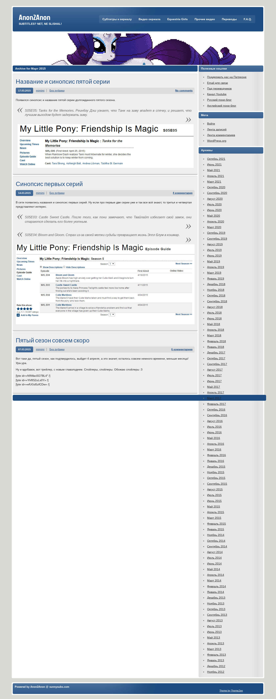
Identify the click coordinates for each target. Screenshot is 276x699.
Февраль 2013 (216, 654)
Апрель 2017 (215, 392)
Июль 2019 (214, 250)
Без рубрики (57, 90)
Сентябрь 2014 (217, 546)
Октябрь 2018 (216, 295)
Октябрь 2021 (216, 158)
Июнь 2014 (214, 563)
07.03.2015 (24, 349)
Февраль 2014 (216, 586)
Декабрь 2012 (216, 666)
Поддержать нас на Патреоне (227, 77)
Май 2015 (213, 506)
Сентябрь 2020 (217, 193)
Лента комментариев (221, 135)
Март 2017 (214, 398)
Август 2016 (215, 421)
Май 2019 (213, 261)
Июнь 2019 (214, 255)
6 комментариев (182, 349)
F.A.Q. (248, 19)
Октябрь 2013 (216, 609)
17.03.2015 (24, 90)
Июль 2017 (214, 375)
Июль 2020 (214, 204)
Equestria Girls (177, 19)
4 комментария (183, 193)
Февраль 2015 (216, 523)
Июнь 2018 (214, 318)
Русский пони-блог (219, 99)
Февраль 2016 (216, 455)
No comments (184, 90)
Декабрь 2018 (216, 284)
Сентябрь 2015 (217, 483)
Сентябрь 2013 (217, 614)
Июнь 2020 (214, 210)
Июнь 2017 (214, 381)
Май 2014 (213, 569)
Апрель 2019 (215, 267)
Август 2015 (215, 489)
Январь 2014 (215, 592)
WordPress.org (216, 140)
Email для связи (217, 82)
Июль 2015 (214, 495)
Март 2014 (214, 580)
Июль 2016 (214, 426)
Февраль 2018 (216, 341)
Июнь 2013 (214, 631)
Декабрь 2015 (216, 466)
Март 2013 (214, 649)
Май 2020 (213, 215)
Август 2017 (215, 369)
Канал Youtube (216, 94)
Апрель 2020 (215, 221)
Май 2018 (213, 324)
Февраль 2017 (216, 404)
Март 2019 (214, 272)
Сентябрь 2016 (217, 415)
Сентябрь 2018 (217, 301)
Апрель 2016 (215, 443)
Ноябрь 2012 (215, 671)
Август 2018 (215, 307)
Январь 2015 (215, 529)
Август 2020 (215, 198)
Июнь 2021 (214, 164)
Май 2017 (213, 386)
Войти (211, 123)
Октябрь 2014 (216, 540)
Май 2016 (213, 438)
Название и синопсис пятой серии (63, 81)
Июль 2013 (214, 626)
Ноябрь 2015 (215, 472)
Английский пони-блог (221, 105)
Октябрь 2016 (216, 409)
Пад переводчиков (219, 88)
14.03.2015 (24, 193)
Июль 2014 (214, 557)
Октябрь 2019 (216, 232)
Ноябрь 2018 (215, 289)
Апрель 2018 (215, 329)
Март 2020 (214, 227)
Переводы (229, 19)
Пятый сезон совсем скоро (53, 340)
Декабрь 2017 (216, 352)
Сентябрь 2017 (217, 364)
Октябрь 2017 (216, 358)
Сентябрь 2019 (217, 238)
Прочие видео (205, 19)
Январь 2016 (215, 461)
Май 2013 (213, 637)
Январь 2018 (215, 346)
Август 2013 (215, 620)
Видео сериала (149, 19)
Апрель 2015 (215, 512)
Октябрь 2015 (216, 478)
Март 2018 (214, 335)
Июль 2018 (214, 312)
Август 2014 (215, 552)
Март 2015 (214, 517)
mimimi (40, 90)
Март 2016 (214, 449)
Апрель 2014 (215, 574)
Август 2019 (215, 244)
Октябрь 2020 (216, 187)
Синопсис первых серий (49, 183)
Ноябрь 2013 (215, 603)
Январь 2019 (215, 278)
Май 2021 (213, 170)
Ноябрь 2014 (215, 535)
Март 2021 (214, 181)
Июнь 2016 (214, 432)
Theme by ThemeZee (231, 690)
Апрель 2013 (215, 643)
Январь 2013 (215, 660)
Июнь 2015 (214, 500)
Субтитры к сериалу (117, 19)
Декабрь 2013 (216, 597)
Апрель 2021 (215, 176)
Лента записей (216, 129)
